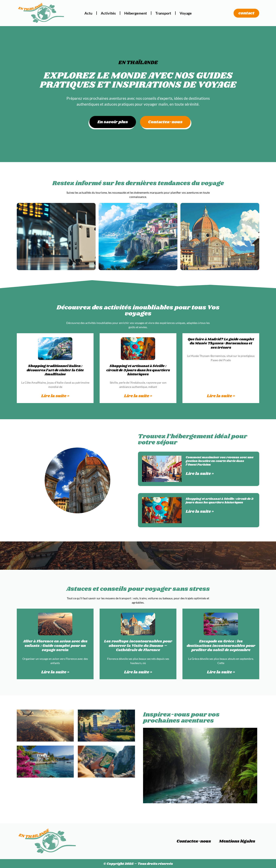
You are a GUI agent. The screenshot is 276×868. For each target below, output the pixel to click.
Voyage (186, 13)
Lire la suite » (55, 396)
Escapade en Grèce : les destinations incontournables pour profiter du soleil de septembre (221, 646)
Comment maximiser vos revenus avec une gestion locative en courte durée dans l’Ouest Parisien (219, 461)
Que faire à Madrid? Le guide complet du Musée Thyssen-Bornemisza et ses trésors (221, 343)
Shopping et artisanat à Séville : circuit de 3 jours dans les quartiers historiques (138, 370)
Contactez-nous (194, 841)
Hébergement (135, 13)
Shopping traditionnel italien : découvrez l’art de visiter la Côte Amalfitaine (55, 370)
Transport (163, 13)
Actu (88, 13)
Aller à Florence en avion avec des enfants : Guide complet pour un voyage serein (55, 646)
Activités (108, 13)
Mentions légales (237, 841)
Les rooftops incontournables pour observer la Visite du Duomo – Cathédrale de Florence (138, 646)
